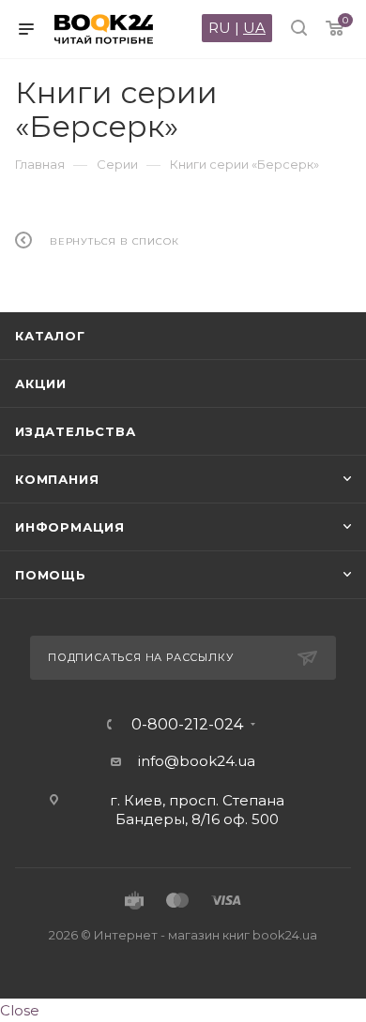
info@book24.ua (196, 761)
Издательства (75, 431)
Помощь (50, 574)
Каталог (50, 335)
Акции (41, 383)
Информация (70, 526)
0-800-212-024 (187, 724)
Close (19, 1010)
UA (254, 28)
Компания (57, 479)
